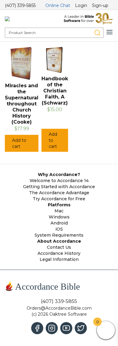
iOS (59, 229)
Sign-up (100, 5)
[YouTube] (66, 328)
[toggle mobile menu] (109, 32)
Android (59, 223)
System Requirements (59, 235)
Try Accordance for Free (59, 198)
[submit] (97, 32)
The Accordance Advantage (59, 192)
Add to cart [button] (19, 143)
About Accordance (59, 241)
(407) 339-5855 (20, 5)
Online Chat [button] (57, 5)
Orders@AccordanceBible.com (59, 308)
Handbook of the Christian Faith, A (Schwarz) (54, 91)
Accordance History (59, 253)
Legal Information (59, 259)
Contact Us (59, 247)
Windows (59, 217)
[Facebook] (37, 328)
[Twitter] (81, 328)
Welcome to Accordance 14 (59, 180)
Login (81, 5)
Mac (59, 211)
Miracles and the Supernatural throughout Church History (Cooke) (21, 104)
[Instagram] (52, 328)
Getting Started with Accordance (59, 186)
